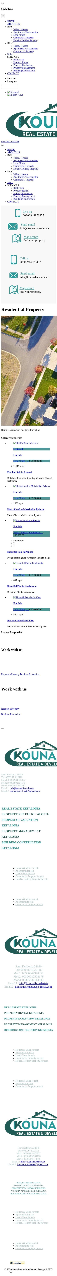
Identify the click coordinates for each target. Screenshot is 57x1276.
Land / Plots (19, 35)
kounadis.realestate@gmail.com (25, 791)
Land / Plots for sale (25, 873)
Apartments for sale (25, 870)
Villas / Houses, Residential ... (28, 532)
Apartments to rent (24, 901)
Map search (31, 237)
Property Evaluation (23, 65)
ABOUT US (13, 24)
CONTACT (13, 73)
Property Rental (20, 62)
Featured (18, 449)
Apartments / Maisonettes (25, 32)
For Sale (17, 455)
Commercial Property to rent (29, 904)
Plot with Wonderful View (20, 620)
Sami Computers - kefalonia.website (30, 1272)
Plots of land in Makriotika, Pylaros (25, 509)
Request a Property (10, 674)
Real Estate (18, 59)
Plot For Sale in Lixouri (19, 472)
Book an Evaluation (29, 674)
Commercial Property (23, 37)
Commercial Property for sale (30, 876)
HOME (11, 21)
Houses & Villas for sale (27, 868)
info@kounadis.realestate (22, 788)
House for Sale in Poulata (20, 552)
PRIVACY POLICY (37, 1263)
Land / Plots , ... (21, 461)
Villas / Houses (20, 29)
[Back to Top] (2, 728)
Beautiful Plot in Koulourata (21, 586)
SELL (10, 54)
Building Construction (24, 70)
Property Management (24, 68)
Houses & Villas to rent (27, 899)
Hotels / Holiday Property (25, 40)
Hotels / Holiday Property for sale (32, 879)
